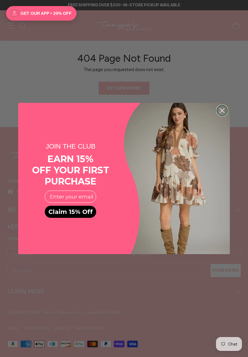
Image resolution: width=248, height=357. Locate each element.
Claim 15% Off (70, 211)
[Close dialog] (222, 110)
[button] (41, 13)
